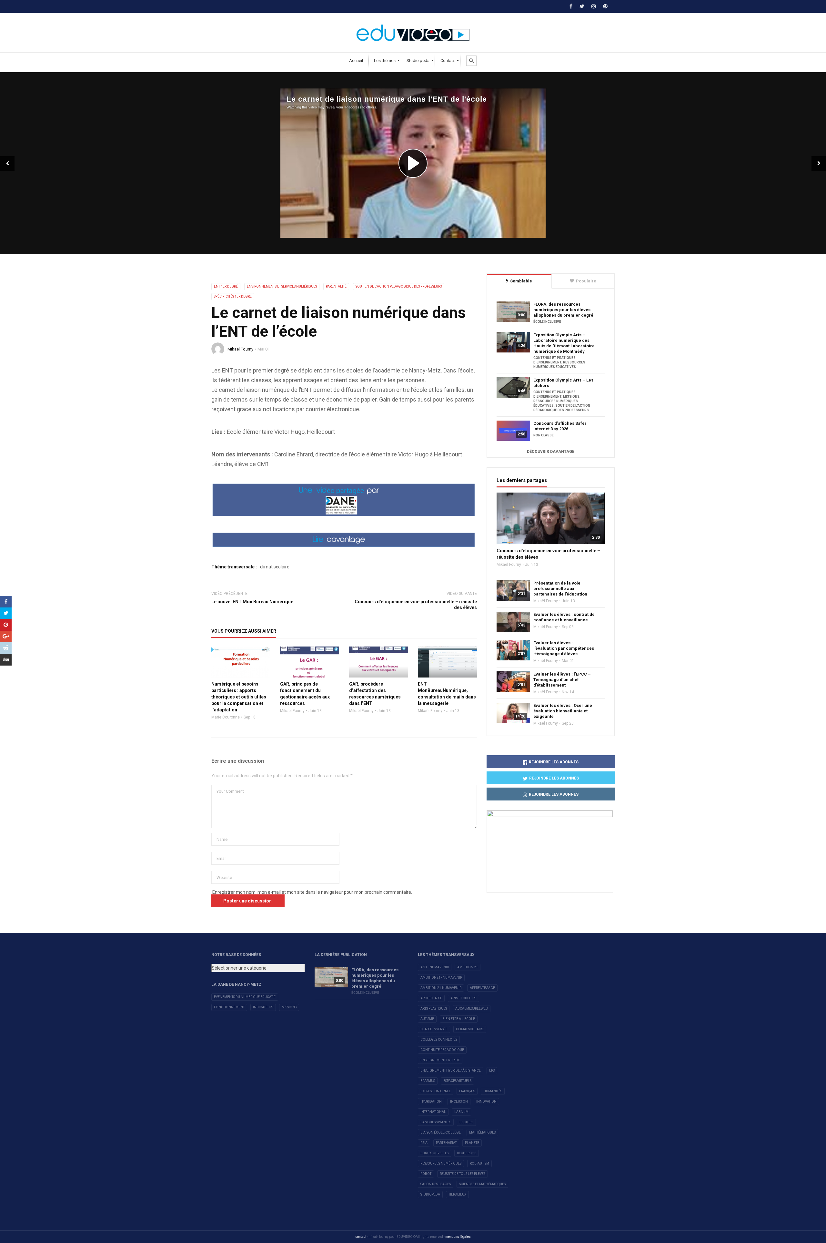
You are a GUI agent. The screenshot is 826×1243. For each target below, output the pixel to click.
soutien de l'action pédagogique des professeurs (399, 286)
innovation (486, 1101)
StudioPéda (430, 1194)
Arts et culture (463, 998)
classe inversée (434, 1029)
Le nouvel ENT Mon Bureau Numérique (252, 601)
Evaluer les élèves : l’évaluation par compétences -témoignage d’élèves (563, 648)
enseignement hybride (440, 1060)
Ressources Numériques (440, 1163)
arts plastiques (433, 1008)
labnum (461, 1112)
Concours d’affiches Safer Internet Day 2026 (560, 426)
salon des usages (435, 1184)
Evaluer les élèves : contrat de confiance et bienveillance (564, 617)
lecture (466, 1122)
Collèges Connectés (438, 1039)
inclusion (459, 1101)
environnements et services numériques (282, 286)
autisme (427, 1019)
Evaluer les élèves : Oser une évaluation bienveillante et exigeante (562, 711)
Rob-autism (479, 1163)
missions (571, 396)
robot (425, 1174)
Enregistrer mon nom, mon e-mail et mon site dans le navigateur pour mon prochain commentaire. (312, 892)
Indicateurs (263, 1007)
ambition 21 (467, 967)
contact (361, 1236)
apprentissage (482, 988)
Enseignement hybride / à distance (450, 1070)
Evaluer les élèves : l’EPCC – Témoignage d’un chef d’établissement (562, 680)
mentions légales (458, 1236)
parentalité (336, 286)
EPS (492, 1070)
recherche (466, 1153)
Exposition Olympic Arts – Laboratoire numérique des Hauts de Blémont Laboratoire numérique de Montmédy (564, 343)
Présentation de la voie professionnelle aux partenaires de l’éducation (560, 588)
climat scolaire (274, 566)
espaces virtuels (457, 1081)
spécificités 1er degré (233, 296)
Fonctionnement (229, 1007)
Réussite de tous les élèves (462, 1174)
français (467, 1091)
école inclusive (547, 321)
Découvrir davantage (550, 451)
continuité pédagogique (442, 1050)
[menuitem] (356, 61)
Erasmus (427, 1081)
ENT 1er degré (226, 286)
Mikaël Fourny (240, 349)
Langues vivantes (435, 1122)
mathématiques (482, 1132)
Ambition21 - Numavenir (441, 977)
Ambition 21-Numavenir (440, 988)
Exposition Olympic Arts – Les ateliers (563, 383)
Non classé (543, 435)
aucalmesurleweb (471, 1008)
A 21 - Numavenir (434, 967)
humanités (492, 1091)
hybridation (431, 1101)
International (433, 1112)
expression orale (435, 1091)
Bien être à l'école (458, 1019)
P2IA (424, 1143)
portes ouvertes (434, 1153)
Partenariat (446, 1143)
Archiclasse (431, 998)
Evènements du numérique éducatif (245, 997)
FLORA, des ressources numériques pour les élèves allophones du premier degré (563, 310)
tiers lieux (457, 1194)
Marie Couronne (225, 717)
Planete (472, 1143)
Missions (289, 1007)
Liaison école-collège (440, 1132)
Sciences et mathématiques (482, 1184)
